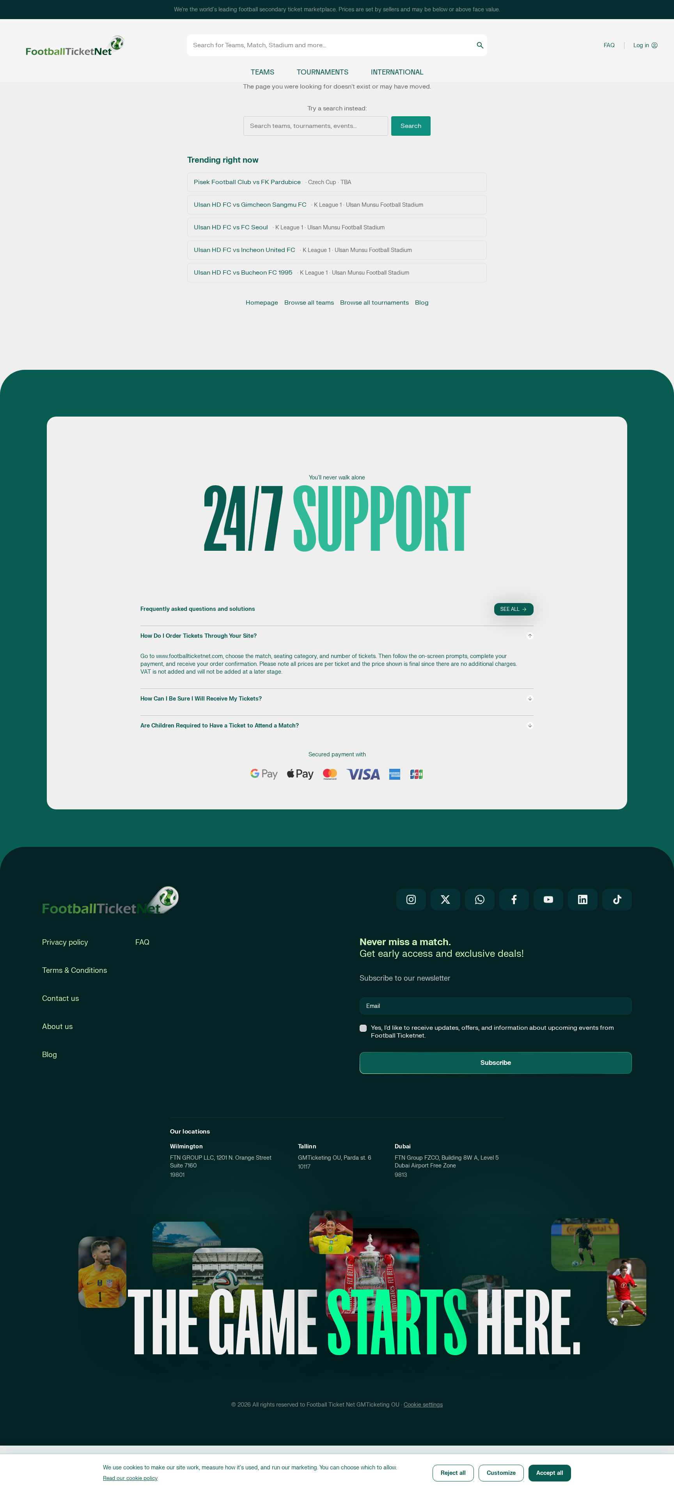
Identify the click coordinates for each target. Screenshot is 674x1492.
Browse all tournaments (374, 303)
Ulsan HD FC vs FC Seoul (289, 227)
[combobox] (334, 45)
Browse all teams (309, 303)
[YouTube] (548, 899)
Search (411, 126)
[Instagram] (411, 899)
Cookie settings (423, 1405)
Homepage (262, 303)
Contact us (60, 998)
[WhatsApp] (480, 899)
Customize (501, 1473)
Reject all (453, 1473)
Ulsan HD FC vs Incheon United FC (303, 250)
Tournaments (322, 72)
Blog (422, 303)
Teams (262, 72)
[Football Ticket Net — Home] (65, 45)
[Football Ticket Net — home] (110, 899)
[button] (337, 654)
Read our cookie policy (130, 1478)
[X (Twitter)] (445, 899)
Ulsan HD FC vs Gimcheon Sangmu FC (308, 205)
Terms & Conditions (74, 970)
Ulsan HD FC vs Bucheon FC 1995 (301, 273)
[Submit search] (480, 45)
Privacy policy (65, 942)
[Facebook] (514, 899)
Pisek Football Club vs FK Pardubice (272, 182)
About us (57, 1026)
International (397, 72)
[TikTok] (617, 899)
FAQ (609, 45)
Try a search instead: (337, 108)
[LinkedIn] (583, 899)
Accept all (549, 1473)
